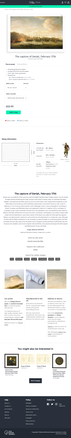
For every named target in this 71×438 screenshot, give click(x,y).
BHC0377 (19, 259)
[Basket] (68, 2)
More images (35, 380)
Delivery (50, 326)
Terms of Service (30, 421)
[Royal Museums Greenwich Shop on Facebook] (48, 404)
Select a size (17, 83)
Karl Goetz (56, 378)
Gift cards (7, 418)
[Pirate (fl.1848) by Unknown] (27, 364)
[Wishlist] (65, 2)
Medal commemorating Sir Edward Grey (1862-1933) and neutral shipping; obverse (59, 373)
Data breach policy (31, 415)
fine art (34, 259)
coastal (27, 259)
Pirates (35, 249)
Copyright (29, 418)
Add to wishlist (11, 120)
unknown (40, 368)
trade (57, 259)
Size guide (25, 83)
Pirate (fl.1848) (25, 366)
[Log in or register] (62, 2)
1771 (11, 259)
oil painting (42, 259)
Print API (58, 433)
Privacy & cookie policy (32, 409)
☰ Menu (2, 2)
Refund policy (30, 424)
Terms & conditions (31, 406)
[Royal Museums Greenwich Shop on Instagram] (56, 404)
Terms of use (29, 412)
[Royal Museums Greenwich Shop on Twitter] (52, 404)
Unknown (24, 368)
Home (6, 9)
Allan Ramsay (9, 375)
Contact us (8, 406)
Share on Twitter (23, 120)
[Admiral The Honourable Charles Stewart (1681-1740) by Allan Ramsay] (12, 361)
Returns (7, 415)
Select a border (11, 94)
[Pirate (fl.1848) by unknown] (43, 364)
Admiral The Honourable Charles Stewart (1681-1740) (11, 371)
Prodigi (64, 433)
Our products (8, 409)
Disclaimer (28, 403)
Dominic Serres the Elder (35, 59)
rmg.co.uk (62, 406)
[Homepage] (35, 2)
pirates (51, 259)
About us (7, 403)
